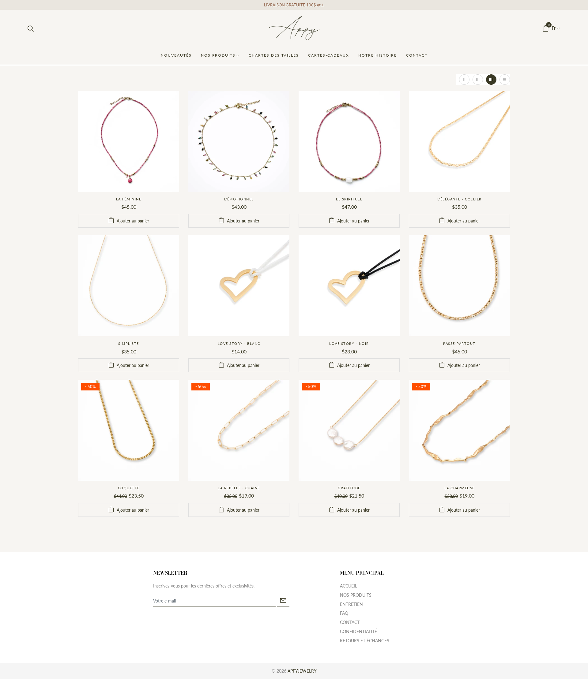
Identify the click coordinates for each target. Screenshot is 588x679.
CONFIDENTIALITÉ (358, 631)
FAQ (344, 613)
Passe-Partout (459, 343)
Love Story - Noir (349, 343)
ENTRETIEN (351, 604)
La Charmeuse (459, 488)
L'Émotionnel (239, 199)
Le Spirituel (349, 199)
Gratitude (349, 488)
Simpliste (128, 343)
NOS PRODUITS (355, 595)
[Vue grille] (464, 79)
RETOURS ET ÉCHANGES (364, 640)
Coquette (129, 488)
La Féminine (128, 199)
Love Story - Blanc (239, 343)
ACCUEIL (348, 585)
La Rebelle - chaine (239, 488)
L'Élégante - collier (459, 199)
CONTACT (350, 622)
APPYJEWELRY (302, 670)
